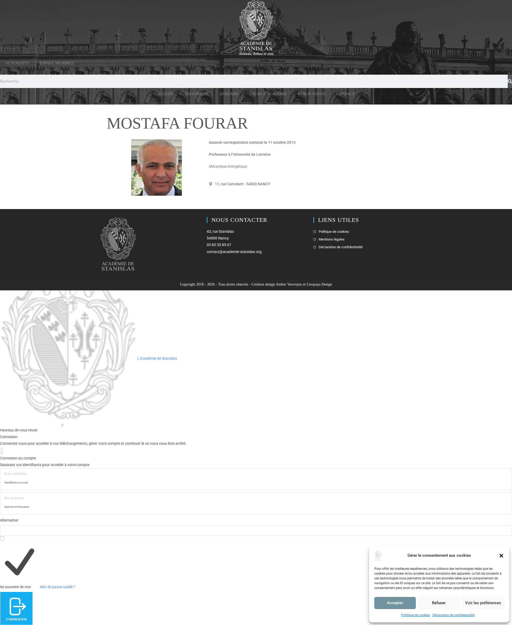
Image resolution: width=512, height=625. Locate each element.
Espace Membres (57, 63)
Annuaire (229, 94)
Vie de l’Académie (268, 94)
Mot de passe (13, 498)
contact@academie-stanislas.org (234, 252)
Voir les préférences (483, 602)
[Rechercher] (510, 81)
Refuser (439, 602)
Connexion (16, 619)
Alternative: (9, 520)
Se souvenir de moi (15, 587)
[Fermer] (2, 451)
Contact (345, 94)
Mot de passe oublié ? (57, 587)
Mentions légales (332, 239)
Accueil (166, 94)
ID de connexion (15, 474)
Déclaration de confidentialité (454, 615)
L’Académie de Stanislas (157, 358)
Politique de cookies (415, 615)
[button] (501, 555)
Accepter (395, 602)
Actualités (17, 63)
